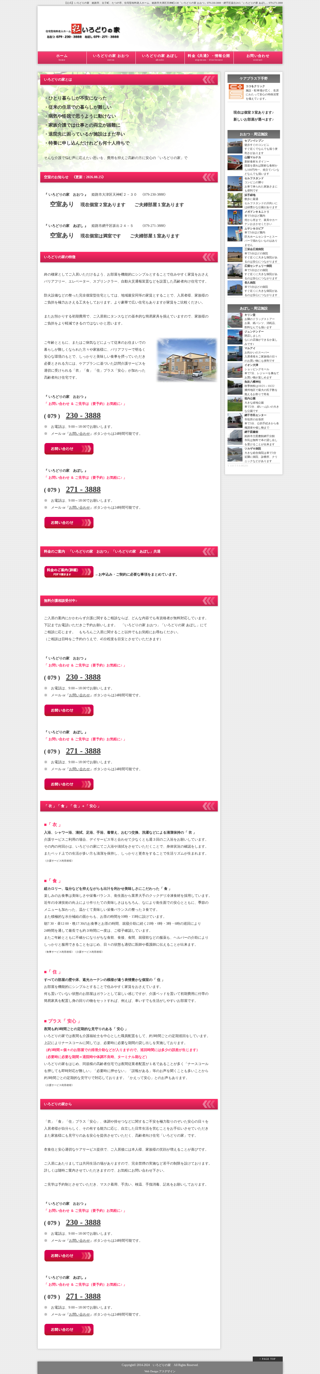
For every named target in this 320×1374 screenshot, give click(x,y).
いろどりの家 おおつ (111, 57)
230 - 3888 (83, 415)
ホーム (62, 57)
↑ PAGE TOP (268, 1359)
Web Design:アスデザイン (160, 1371)
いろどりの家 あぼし (160, 57)
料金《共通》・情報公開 (209, 57)
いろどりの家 (162, 1365)
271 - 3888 (83, 489)
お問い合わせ (258, 57)
